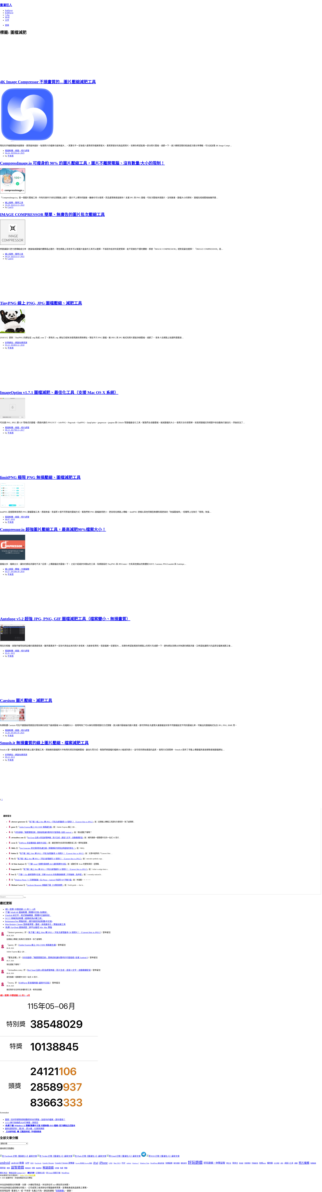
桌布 (281, 1163)
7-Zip (7, 15)
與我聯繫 (60, 1191)
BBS (32, 1163)
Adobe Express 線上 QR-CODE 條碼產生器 (35, 827)
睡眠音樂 (28, 1168)
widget (129, 1163)
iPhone (103, 1162)
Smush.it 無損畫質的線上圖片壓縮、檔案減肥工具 (44, 743)
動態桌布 (184, 1163)
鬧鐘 (65, 1168)
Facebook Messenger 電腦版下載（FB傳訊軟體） (45, 885)
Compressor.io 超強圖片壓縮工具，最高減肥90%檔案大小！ (53, 529)
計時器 (57, 1168)
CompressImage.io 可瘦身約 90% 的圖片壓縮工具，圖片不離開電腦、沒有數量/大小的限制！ (82, 163)
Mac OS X (117, 1163)
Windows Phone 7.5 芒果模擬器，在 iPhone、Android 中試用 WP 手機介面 (43, 880)
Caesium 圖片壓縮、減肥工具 (26, 700)
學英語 (241, 1163)
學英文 (235, 1163)
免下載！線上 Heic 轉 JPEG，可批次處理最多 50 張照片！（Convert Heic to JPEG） (61, 822)
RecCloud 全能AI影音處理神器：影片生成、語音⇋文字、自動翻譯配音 (55, 838)
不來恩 (11, 156)
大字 (7, 20)
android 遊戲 (17, 1163)
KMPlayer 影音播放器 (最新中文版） (33, 843)
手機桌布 (255, 1163)
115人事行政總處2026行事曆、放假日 (21, 1122)
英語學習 (39, 1168)
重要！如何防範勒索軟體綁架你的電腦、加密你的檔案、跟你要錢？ (35, 1119)
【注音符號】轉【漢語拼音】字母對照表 (23, 1132)
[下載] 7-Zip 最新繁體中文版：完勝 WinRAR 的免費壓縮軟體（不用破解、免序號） (50, 875)
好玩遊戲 (195, 1162)
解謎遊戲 (48, 1167)
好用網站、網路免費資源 (16, 343)
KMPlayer (9, 13)
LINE (110, 1163)
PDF (123, 1163)
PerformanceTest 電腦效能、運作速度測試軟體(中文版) (28, 921)
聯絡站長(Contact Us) (17, 1173)
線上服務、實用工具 (14, 203)
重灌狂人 (6, 5)
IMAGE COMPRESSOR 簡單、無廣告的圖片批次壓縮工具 (52, 214)
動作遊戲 (177, 1163)
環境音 (3, 1168)
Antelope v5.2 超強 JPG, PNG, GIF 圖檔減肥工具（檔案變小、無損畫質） (65, 619)
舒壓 (33, 1168)
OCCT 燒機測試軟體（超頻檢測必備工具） (24, 918)
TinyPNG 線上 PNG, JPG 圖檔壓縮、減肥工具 (41, 303)
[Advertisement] (45, 56)
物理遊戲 (313, 1163)
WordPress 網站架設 (157, 1163)
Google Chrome (48, 1163)
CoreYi (10, 207)
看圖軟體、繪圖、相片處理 (17, 151)
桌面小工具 (288, 1163)
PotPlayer (9, 10)
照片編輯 (304, 1162)
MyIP (7, 17)
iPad (95, 1162)
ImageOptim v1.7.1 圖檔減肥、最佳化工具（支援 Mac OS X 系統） (59, 392)
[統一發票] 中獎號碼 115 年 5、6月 (20, 909)
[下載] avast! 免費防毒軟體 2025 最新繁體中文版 (47, 864)
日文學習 (276, 1163)
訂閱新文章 (40, 1173)
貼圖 (61, 1168)
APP (27, 1163)
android (5, 1162)
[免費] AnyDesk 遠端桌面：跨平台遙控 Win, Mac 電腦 (28, 927)
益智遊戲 (17, 1167)
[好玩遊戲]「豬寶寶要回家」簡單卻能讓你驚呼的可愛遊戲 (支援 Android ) (43, 832)
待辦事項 (247, 1163)
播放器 (270, 1163)
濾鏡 (296, 1163)
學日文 (228, 1163)
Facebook (38, 1163)
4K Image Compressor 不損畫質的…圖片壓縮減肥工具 (48, 82)
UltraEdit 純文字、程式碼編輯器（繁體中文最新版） (28, 915)
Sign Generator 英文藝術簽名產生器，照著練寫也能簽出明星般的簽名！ (47, 848)
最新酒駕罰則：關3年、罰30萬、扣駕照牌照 (24, 1129)
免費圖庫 (168, 1163)
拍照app (262, 1163)
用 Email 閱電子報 (53, 1173)
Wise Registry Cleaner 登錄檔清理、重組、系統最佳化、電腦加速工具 (35, 924)
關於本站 (3, 1173)
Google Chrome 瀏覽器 (64, 1163)
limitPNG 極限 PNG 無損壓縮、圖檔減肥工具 (40, 477)
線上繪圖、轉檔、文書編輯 (17, 569)
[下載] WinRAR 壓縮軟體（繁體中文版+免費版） (26, 912)
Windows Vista (144, 1163)
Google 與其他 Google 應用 (83, 1163)
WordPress (65, 1173)
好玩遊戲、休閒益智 (214, 1163)
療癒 (8, 1168)
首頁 (7, 25)
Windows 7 (135, 1163)
